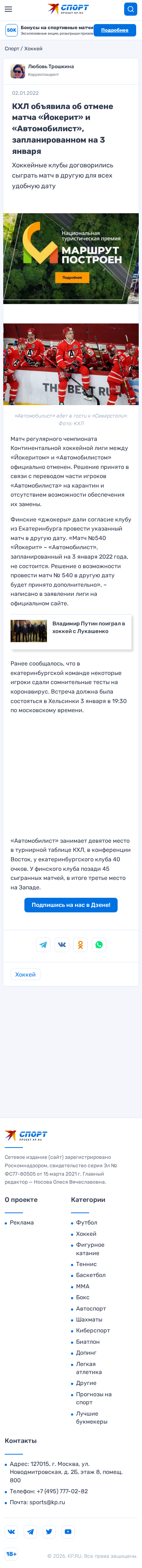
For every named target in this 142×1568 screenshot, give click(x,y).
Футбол (86, 1222)
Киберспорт (93, 1330)
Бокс (83, 1297)
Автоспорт (91, 1308)
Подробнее (115, 30)
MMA (83, 1286)
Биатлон (88, 1341)
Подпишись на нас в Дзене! (71, 904)
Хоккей (33, 49)
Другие (86, 1382)
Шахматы (89, 1319)
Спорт (12, 49)
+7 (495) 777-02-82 (62, 1491)
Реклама (22, 1222)
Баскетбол (91, 1275)
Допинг (86, 1352)
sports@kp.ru (47, 1502)
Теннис (86, 1264)
